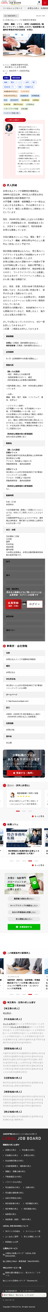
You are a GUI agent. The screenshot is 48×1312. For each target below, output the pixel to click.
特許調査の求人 (30, 1209)
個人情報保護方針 (11, 1291)
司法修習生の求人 (12, 1187)
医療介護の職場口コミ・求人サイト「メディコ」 (22, 1274)
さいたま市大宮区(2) (20, 1027)
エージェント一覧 (33, 1231)
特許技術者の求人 (12, 1203)
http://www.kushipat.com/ (18, 701)
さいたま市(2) (9, 1024)
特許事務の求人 (11, 1209)
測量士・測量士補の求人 (15, 1171)
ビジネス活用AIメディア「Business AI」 (22, 1281)
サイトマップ (9, 1300)
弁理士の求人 (29, 1155)
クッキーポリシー (28, 1291)
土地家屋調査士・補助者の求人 (18, 1166)
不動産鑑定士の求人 (13, 1177)
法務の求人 (30, 1187)
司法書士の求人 (28, 1150)
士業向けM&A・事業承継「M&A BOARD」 (23, 1261)
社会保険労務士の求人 (14, 1161)
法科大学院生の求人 (13, 1198)
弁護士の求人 (10, 1150)
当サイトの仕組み (12, 1231)
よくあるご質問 (11, 1237)
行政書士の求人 (11, 1155)
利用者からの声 (11, 1242)
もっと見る (39, 816)
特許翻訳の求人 (32, 1203)
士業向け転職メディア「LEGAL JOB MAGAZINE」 (20, 1254)
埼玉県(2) (7, 1013)
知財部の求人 (10, 1214)
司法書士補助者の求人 (14, 1193)
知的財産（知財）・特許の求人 (18, 1219)
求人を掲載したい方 (32, 1237)
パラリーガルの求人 (13, 1182)
